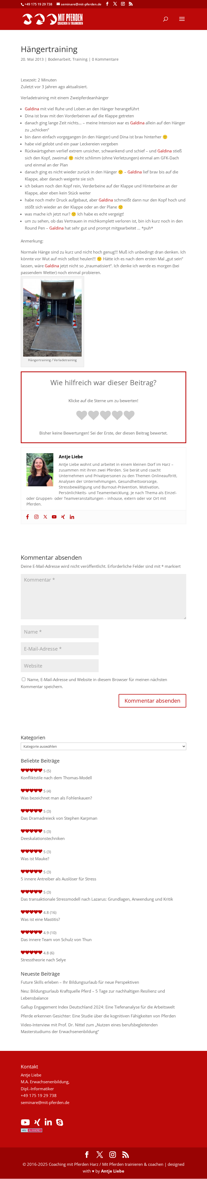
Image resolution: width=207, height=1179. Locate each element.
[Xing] (62, 517)
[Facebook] (27, 517)
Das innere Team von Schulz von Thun (56, 939)
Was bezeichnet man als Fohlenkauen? (56, 798)
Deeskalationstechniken (43, 838)
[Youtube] (53, 517)
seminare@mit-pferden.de (45, 1102)
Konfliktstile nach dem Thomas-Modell (56, 777)
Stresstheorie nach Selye (43, 959)
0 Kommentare (105, 59)
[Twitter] (45, 517)
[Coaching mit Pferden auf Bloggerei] (31, 1130)
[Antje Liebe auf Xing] (37, 1123)
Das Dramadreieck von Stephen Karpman (59, 818)
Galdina (32, 108)
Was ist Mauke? (35, 858)
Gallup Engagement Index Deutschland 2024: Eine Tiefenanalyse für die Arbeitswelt (98, 1007)
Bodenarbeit (59, 59)
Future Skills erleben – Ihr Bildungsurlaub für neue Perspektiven (80, 982)
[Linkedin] (71, 517)
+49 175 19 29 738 (38, 4)
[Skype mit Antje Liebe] (59, 1123)
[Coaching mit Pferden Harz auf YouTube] (25, 1123)
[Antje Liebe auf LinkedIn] (48, 1123)
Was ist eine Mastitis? (40, 919)
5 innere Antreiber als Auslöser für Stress (58, 878)
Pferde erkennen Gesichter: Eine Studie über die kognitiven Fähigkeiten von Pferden (98, 1016)
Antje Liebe (112, 1171)
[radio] (81, 416)
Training (80, 59)
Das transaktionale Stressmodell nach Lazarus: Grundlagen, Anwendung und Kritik (97, 899)
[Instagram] (36, 517)
